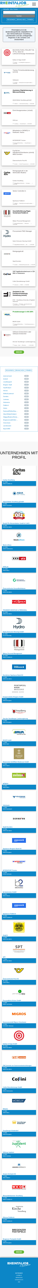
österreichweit (7, 376)
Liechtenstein (7, 426)
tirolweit (5, 379)
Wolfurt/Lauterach (8, 393)
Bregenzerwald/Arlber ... (10, 420)
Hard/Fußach (7, 387)
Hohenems (6, 402)
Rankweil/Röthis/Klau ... (10, 411)
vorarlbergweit (7, 382)
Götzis (5, 408)
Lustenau (6, 399)
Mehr (19, 352)
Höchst (5, 390)
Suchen (19, 16)
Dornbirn (5, 396)
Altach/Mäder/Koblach (10, 414)
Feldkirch (6, 405)
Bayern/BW (6, 428)
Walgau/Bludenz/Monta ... (11, 417)
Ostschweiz (6, 423)
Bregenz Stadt (7, 385)
